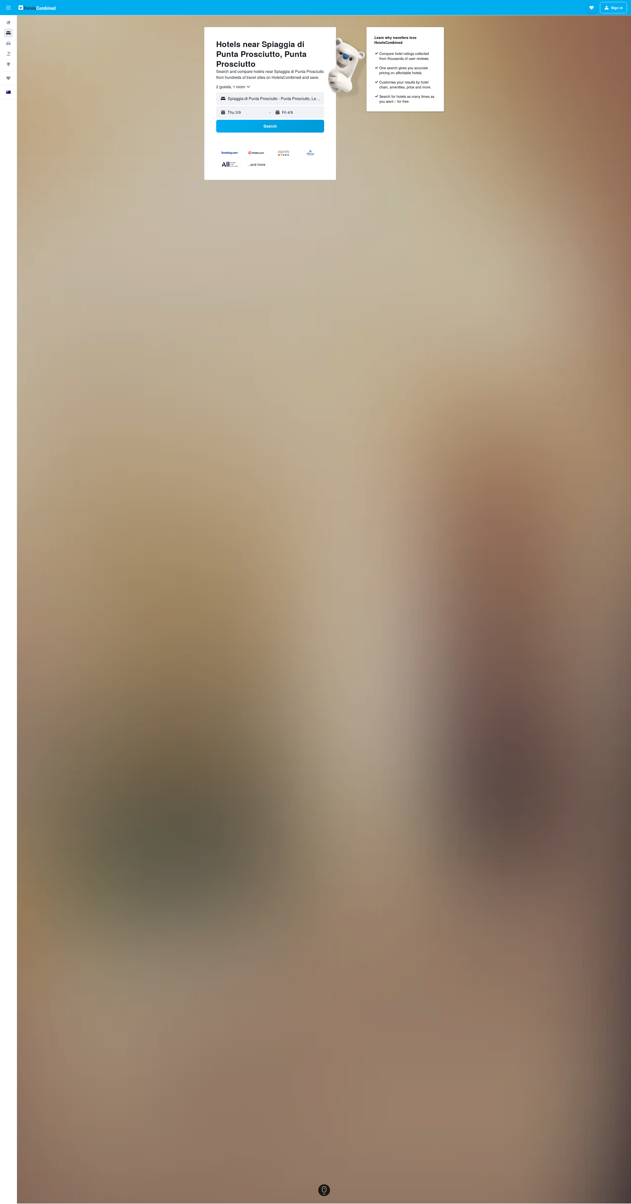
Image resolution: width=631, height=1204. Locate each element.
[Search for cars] (8, 43)
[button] (8, 7)
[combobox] (233, 86)
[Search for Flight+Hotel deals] (8, 54)
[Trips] (8, 78)
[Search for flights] (8, 23)
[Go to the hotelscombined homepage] (37, 7)
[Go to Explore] (8, 64)
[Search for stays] (8, 33)
